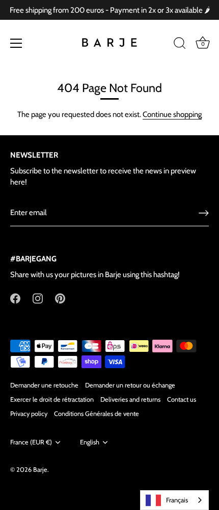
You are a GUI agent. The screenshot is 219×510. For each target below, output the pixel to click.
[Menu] (16, 43)
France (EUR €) (31, 442)
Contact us (181, 399)
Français (177, 500)
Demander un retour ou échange (130, 385)
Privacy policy (28, 413)
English (89, 442)
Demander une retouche (44, 385)
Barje (40, 469)
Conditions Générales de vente (96, 413)
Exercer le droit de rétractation (52, 399)
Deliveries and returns (130, 399)
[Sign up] (204, 213)
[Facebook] (15, 298)
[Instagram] (38, 298)
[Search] (180, 45)
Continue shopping (172, 114)
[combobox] (174, 500)
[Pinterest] (60, 298)
